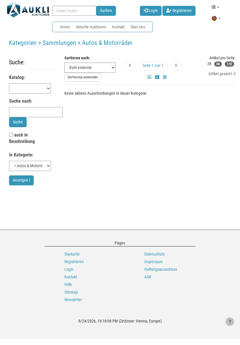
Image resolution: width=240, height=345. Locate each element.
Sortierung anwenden (83, 77)
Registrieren (182, 10)
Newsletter (73, 299)
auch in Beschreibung (22, 138)
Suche (18, 122)
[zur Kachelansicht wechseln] (157, 77)
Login (153, 10)
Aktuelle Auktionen (91, 27)
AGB (147, 277)
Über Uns (138, 27)
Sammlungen (59, 42)
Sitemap (71, 292)
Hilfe (68, 284)
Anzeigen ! (21, 180)
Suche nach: (20, 101)
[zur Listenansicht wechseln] (149, 77)
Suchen (106, 10)
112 (229, 64)
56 (218, 64)
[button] (215, 7)
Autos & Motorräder (107, 42)
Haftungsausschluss (160, 269)
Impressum (153, 261)
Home (65, 27)
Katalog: (17, 77)
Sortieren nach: (77, 58)
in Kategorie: (21, 155)
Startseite (72, 254)
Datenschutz (154, 254)
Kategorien (23, 42)
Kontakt (118, 27)
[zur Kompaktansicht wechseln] (165, 77)
